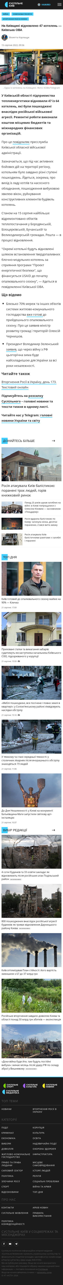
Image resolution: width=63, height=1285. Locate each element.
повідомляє (21, 142)
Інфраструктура (42, 1154)
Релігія (37, 1175)
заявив (11, 349)
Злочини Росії (11, 1181)
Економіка (8, 1138)
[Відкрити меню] (60, 4)
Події (5, 1127)
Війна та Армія (42, 1186)
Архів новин (40, 1207)
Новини (7, 1109)
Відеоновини (10, 1192)
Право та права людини (11, 1164)
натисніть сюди (44, 1272)
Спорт (5, 1186)
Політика (7, 1175)
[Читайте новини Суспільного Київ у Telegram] (16, 1243)
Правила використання (42, 1214)
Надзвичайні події (45, 1143)
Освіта (37, 1138)
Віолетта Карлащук (19, 37)
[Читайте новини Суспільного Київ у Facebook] (4, 1243)
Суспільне (43, 1269)
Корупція (38, 1127)
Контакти (8, 1207)
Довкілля (7, 1148)
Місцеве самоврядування (44, 1164)
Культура (38, 1132)
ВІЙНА (5, 14)
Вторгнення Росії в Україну (15, 19)
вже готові (35, 314)
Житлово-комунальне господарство (16, 1156)
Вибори (6, 1143)
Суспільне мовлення (15, 1212)
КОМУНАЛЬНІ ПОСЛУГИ (22, 14)
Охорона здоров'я (44, 1148)
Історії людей (41, 1170)
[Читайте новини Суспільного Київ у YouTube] (10, 1243)
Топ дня (38, 1192)
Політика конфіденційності (13, 1223)
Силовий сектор (12, 1170)
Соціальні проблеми (46, 1181)
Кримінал (8, 1132)
